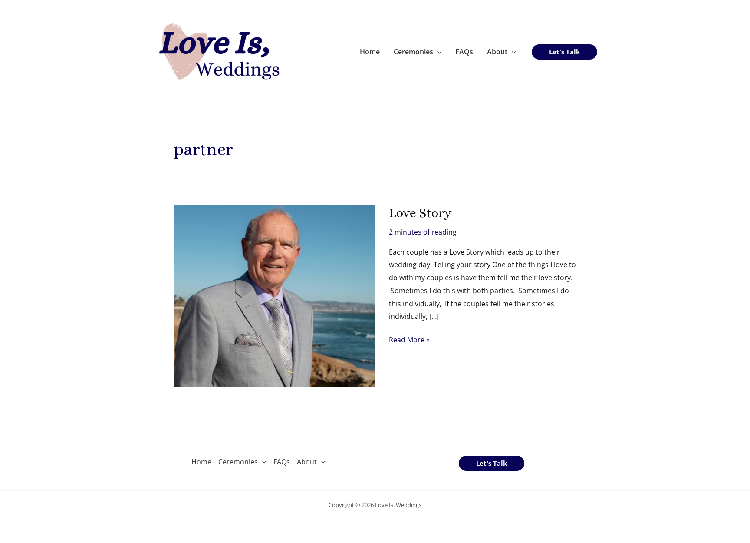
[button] (437, 52)
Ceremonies (413, 51)
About (497, 51)
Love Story (420, 212)
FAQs (464, 51)
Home (370, 51)
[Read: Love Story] (274, 295)
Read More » (409, 340)
